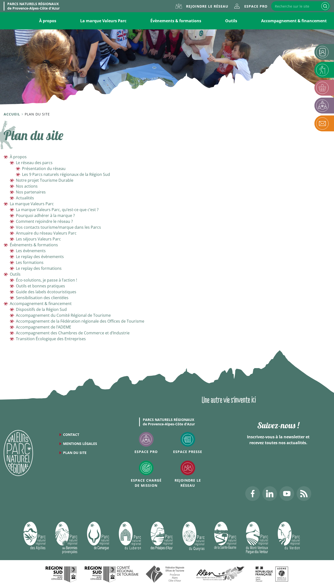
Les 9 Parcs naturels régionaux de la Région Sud (66, 174)
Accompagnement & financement (294, 20)
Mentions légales (80, 443)
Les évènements (31, 250)
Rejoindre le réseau (207, 6)
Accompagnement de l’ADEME (43, 327)
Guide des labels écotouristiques (46, 291)
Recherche (325, 6)
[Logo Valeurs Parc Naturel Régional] (18, 452)
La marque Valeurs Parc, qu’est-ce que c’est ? (57, 209)
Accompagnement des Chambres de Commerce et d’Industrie (73, 333)
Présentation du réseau (44, 168)
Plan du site (75, 452)
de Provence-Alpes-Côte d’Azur (169, 422)
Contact (71, 434)
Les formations (30, 262)
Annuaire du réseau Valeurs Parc (46, 233)
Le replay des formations (39, 268)
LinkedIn (269, 493)
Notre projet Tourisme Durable (44, 180)
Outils (231, 20)
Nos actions (27, 186)
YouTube (286, 493)
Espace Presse (187, 451)
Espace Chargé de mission (146, 483)
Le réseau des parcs (34, 162)
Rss (304, 493)
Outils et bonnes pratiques (40, 286)
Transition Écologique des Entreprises (51, 338)
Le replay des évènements (40, 256)
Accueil (12, 114)
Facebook (252, 493)
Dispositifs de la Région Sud (41, 309)
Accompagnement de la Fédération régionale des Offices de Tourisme (80, 321)
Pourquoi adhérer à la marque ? (45, 215)
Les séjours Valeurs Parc (38, 239)
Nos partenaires (31, 192)
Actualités (25, 198)
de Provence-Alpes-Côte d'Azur (33, 6)
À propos (47, 20)
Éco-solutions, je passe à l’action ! (46, 280)
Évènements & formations (175, 20)
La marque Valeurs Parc (103, 20)
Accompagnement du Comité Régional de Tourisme (63, 315)
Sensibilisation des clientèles (42, 297)
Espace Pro (255, 6)
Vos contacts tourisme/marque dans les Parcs (58, 227)
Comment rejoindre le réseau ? (44, 221)
